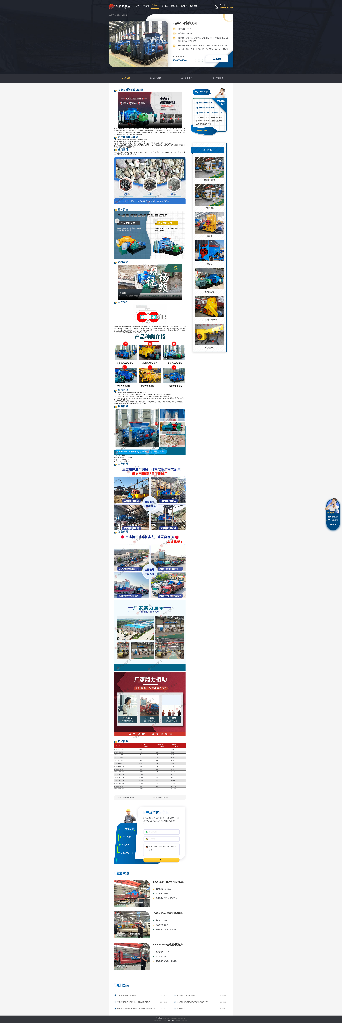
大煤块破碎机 (209, 348)
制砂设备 (124, 15)
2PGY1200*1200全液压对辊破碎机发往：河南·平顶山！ (169, 882)
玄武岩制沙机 (209, 292)
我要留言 (188, 78)
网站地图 (184, 1020)
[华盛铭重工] (120, 6)
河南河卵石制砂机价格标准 (127, 995)
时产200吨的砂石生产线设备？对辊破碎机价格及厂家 (136, 1009)
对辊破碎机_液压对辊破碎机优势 (188, 995)
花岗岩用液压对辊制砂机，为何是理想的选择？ (134, 1002)
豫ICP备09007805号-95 (160, 1020)
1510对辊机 (181, 1009)
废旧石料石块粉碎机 (209, 320)
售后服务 (184, 6)
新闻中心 (174, 6)
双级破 (209, 236)
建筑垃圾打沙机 (163, 797)
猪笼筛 (209, 264)
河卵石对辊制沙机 (128, 797)
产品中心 (155, 5)
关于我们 (145, 6)
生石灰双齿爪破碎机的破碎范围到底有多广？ (193, 1002)
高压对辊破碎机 (209, 180)
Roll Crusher (166, 1018)
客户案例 (164, 6)
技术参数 (157, 78)
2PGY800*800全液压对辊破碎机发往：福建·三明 (169, 944)
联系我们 (193, 6)
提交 (161, 860)
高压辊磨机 (210, 208)
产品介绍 (126, 78)
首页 (137, 6)
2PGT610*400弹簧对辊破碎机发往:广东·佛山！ (169, 913)
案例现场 (220, 78)
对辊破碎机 (177, 1020)
